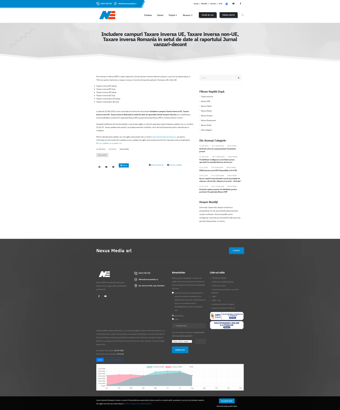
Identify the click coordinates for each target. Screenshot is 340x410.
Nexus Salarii (206, 106)
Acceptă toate (226, 401)
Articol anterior (157, 165)
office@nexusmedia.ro (127, 3)
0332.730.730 (106, 3)
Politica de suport (219, 286)
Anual (107, 360)
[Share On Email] (113, 167)
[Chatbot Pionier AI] (226, 3)
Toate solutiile (207, 96)
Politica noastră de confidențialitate (138, 403)
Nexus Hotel (206, 125)
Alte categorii (206, 130)
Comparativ (116, 360)
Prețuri (172, 15)
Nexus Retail (206, 111)
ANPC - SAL (216, 300)
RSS (220, 4)
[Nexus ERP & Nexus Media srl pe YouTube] (233, 3)
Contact (213, 4)
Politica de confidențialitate (222, 282)
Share (124, 165)
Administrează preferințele (226, 406)
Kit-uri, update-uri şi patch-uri (109, 143)
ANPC (214, 296)
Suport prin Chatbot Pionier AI (223, 308)
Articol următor (175, 165)
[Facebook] (98, 296)
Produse (148, 15)
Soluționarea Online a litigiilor (223, 304)
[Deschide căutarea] (242, 15)
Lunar (100, 360)
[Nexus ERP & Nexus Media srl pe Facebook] (240, 3)
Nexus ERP (102, 155)
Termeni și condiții (219, 278)
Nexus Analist (207, 115)
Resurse (186, 15)
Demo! (160, 15)
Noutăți (204, 4)
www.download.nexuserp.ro (164, 137)
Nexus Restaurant (208, 120)
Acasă (196, 4)
